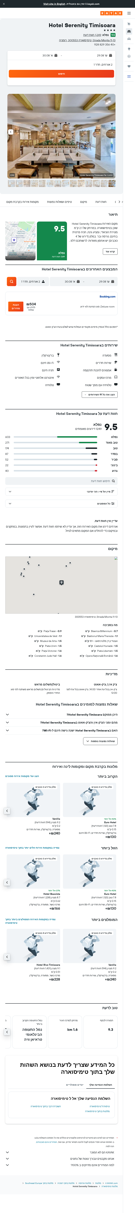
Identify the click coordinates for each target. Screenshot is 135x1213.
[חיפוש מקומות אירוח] (129, 31)
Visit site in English (54, 3)
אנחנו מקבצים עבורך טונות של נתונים (92, 1158)
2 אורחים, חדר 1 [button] (103, 64)
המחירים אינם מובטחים (46, 1142)
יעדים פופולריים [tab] (74, 1084)
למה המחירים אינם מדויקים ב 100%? (92, 1165)
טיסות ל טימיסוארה (100, 1106)
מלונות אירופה (85, 1183)
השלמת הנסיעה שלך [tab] (100, 1084)
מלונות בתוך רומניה (65, 1183)
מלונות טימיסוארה (110, 1186)
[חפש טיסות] (129, 24)
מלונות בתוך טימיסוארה (97, 1111)
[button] (4, 4)
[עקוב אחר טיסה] (129, 56)
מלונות (98, 1183)
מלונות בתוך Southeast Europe (39, 1183)
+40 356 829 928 (104, 44)
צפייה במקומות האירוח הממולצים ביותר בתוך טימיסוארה (30, 921)
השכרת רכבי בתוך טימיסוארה (46, 1106)
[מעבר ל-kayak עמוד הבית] (111, 13)
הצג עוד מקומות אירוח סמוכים (22, 776)
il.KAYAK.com (111, 1183)
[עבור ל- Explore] (129, 48)
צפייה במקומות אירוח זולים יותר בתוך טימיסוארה (32, 847)
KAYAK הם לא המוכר (102, 1152)
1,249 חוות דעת (92, 35)
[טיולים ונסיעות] (129, 66)
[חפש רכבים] (129, 38)
